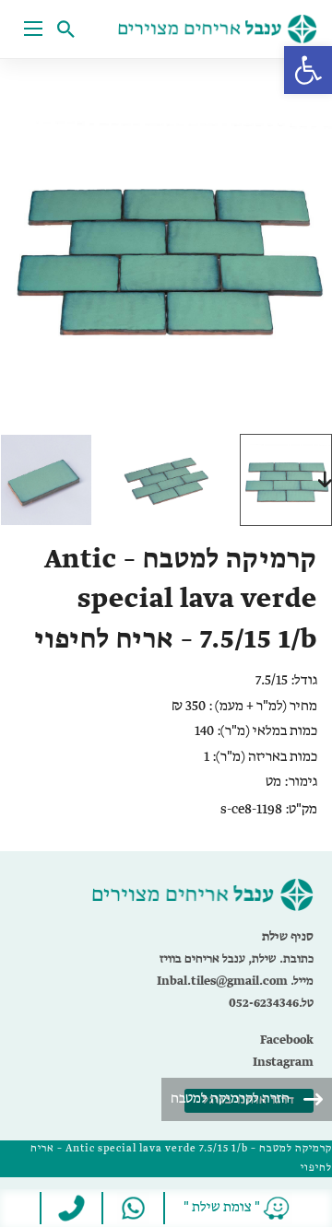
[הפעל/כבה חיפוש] (70, 28)
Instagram (283, 1062)
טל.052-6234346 (271, 1003)
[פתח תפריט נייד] (33, 28)
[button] (308, 70)
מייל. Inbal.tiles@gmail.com (235, 981)
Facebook (287, 1040)
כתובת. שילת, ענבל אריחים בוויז (237, 959)
